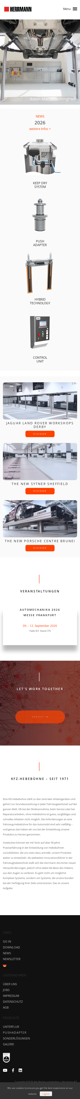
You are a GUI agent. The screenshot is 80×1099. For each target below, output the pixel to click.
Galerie (8, 1044)
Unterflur (11, 1027)
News (7, 953)
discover (40, 434)
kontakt (38, 717)
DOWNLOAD (11, 947)
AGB (6, 1007)
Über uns (10, 984)
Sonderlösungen (16, 1038)
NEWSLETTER (11, 959)
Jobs (6, 990)
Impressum (11, 996)
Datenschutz (13, 1001)
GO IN (7, 941)
